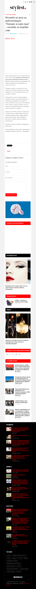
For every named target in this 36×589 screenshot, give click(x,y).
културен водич (10, 14)
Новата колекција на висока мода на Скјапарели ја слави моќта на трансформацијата (16, 341)
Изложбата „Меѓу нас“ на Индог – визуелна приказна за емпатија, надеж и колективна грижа (21, 528)
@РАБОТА (19, 6)
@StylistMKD (14, 33)
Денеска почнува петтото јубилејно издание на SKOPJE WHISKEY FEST (20, 489)
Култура (13, 6)
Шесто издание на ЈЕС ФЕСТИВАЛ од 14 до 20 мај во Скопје (20, 536)
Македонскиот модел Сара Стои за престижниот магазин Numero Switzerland (16, 287)
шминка (18, 571)
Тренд (20, 558)
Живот (6, 6)
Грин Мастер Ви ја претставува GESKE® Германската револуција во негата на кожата (20, 457)
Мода (11, 2)
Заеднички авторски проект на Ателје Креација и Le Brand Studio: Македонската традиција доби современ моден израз (23, 380)
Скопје (14, 558)
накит (19, 566)
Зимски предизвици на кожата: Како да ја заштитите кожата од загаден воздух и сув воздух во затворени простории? (21, 442)
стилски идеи (24, 568)
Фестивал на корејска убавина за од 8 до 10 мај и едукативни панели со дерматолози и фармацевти (20, 429)
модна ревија (11, 566)
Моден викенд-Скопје (19, 555)
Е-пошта (7, 171)
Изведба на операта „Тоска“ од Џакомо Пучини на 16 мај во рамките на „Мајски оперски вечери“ (20, 542)
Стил (17, 2)
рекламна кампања (12, 568)
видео (26, 558)
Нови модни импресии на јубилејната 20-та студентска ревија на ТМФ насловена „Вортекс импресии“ (22, 392)
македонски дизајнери (14, 563)
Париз (8, 558)
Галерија (7, 10)
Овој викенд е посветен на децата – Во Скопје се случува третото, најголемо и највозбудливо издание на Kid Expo (20, 496)
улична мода (10, 571)
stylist (8, 33)
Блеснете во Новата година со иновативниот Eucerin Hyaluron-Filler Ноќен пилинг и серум (20, 449)
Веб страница (8, 177)
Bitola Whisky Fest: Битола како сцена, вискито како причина (20, 470)
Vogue (9, 555)
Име (6, 166)
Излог (13, 10)
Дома (6, 2)
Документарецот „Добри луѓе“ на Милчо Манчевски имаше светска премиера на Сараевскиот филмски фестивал (22, 368)
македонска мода (12, 560)
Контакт (20, 10)
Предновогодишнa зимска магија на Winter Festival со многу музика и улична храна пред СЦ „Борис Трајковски (20, 481)
